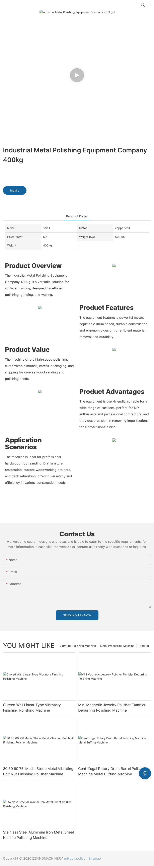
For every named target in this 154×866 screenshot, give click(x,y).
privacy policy (74, 858)
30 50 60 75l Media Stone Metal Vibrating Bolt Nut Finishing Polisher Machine (38, 771)
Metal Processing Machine (117, 645)
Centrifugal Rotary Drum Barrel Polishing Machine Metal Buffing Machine (112, 771)
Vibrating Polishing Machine (78, 645)
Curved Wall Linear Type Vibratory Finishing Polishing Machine (32, 707)
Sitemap (93, 858)
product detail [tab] (77, 216)
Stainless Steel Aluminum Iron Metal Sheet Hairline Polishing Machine (38, 835)
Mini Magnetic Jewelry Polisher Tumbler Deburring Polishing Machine (112, 707)
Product (144, 645)
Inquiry (14, 190)
